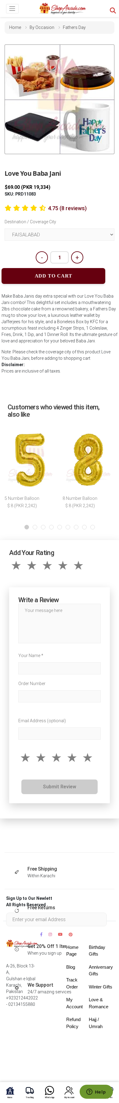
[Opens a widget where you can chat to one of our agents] (96, 1092)
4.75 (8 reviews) (67, 208)
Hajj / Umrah (96, 1023)
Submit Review (59, 787)
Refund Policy (73, 1023)
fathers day (74, 27)
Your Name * (30, 655)
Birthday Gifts (97, 951)
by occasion (42, 27)
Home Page (72, 951)
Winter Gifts (100, 986)
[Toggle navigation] (12, 8)
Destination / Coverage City (30, 221)
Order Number (31, 683)
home (15, 27)
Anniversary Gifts (101, 970)
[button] (27, 527)
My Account (74, 1003)
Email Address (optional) (42, 720)
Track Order (72, 983)
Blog (70, 967)
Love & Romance (98, 1003)
